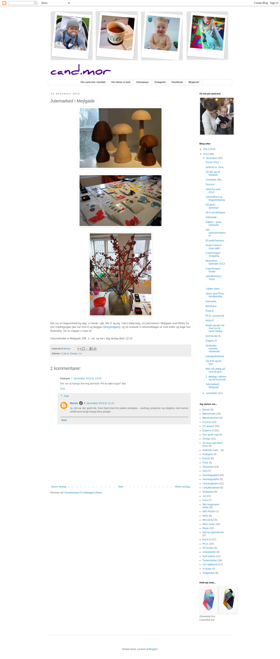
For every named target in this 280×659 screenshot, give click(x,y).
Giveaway (208, 466)
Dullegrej (208, 454)
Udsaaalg (211, 217)
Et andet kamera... (216, 240)
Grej (205, 470)
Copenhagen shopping (213, 254)
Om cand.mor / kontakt (93, 82)
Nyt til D (207, 539)
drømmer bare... (211, 450)
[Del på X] (87, 349)
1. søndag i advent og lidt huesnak (216, 378)
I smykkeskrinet (211, 487)
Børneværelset (211, 417)
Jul (80, 353)
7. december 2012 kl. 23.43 (86, 378)
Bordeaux (211, 306)
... (206, 284)
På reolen (208, 548)
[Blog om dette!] (83, 349)
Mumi (206, 528)
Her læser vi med (120, 82)
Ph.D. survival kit (215, 315)
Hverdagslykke (211, 479)
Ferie (205, 462)
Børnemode (209, 413)
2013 (206, 149)
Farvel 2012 (212, 162)
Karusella (211, 301)
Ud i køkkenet (210, 564)
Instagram (160, 82)
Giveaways (142, 82)
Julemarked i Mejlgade (213, 386)
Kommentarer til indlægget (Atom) (83, 492)
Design (73, 353)
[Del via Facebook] (91, 349)
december (212, 158)
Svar (62, 388)
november (212, 393)
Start (120, 486)
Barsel (206, 409)
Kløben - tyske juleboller (213, 223)
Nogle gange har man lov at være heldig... (215, 328)
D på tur (65, 353)
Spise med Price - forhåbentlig (215, 295)
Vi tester (207, 568)
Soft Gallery (209, 556)
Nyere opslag (58, 486)
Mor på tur (208, 519)
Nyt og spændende (213, 532)
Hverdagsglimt (211, 475)
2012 (206, 154)
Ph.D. (206, 543)
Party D (210, 310)
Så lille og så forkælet (213, 173)
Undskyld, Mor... (214, 179)
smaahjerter (209, 552)
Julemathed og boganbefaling (215, 198)
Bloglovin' (194, 82)
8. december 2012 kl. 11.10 (99, 403)
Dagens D (211, 340)
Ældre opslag (182, 486)
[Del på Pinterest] (95, 349)
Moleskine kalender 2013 (215, 262)
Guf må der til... (214, 336)
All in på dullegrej (215, 212)
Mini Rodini (209, 511)
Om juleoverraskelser (216, 232)
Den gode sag (210, 434)
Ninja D (210, 320)
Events (206, 458)
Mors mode (209, 524)
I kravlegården (211, 483)
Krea (205, 500)
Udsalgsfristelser (215, 356)
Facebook (177, 82)
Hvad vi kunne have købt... (214, 247)
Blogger (153, 649)
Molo (205, 515)
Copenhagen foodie (213, 270)
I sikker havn (213, 288)
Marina (74, 403)
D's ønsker (208, 426)
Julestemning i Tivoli (214, 278)
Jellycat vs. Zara (214, 167)
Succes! (210, 184)
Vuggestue (209, 573)
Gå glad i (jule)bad (212, 206)
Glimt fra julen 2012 (213, 191)
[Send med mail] (79, 349)
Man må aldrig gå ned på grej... (215, 370)
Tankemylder (210, 560)
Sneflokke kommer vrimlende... (214, 348)
